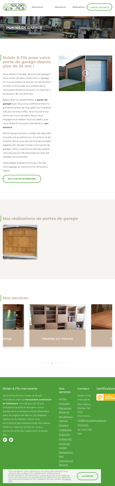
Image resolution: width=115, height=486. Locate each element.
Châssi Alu (64, 434)
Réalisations (79, 7)
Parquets (64, 403)
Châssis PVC (65, 439)
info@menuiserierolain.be (92, 420)
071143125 (83, 425)
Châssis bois (65, 430)
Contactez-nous (99, 7)
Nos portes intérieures (22, 179)
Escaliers (63, 425)
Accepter (87, 476)
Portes (62, 399)
